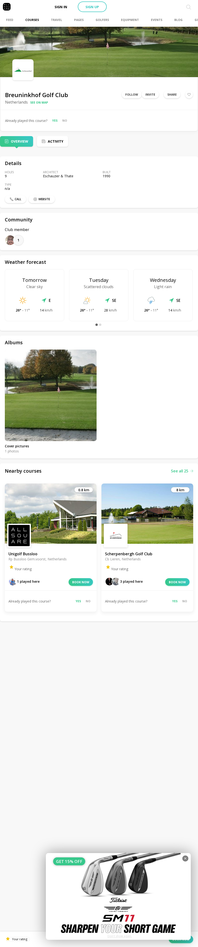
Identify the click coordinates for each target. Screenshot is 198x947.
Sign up (92, 7)
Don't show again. (119, 936)
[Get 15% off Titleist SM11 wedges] (118, 896)
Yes (54, 121)
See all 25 (179, 471)
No (64, 121)
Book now (80, 582)
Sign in (61, 7)
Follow (131, 95)
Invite (150, 95)
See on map (39, 102)
